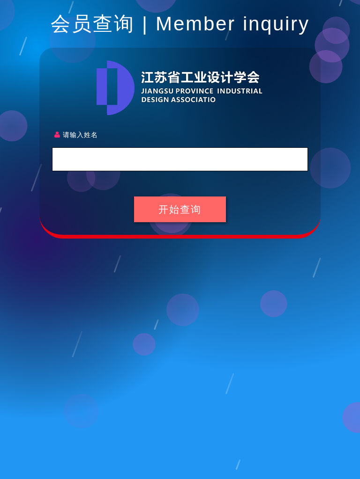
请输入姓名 (79, 134)
